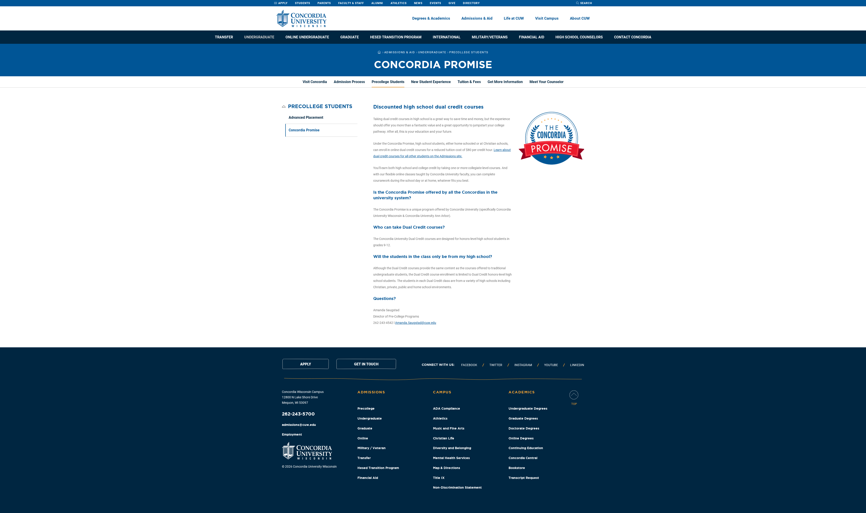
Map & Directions (446, 468)
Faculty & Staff (351, 3)
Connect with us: (438, 365)
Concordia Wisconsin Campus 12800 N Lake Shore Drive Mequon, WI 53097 (303, 397)
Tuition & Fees (469, 82)
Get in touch (366, 364)
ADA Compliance (446, 408)
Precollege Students (388, 82)
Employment (292, 434)
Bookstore (517, 468)
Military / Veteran (371, 448)
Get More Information (505, 82)
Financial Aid (531, 37)
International (447, 37)
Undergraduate (259, 37)
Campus (442, 392)
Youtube (551, 365)
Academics (522, 392)
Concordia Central (523, 458)
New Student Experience (431, 82)
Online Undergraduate (307, 37)
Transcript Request (524, 478)
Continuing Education (526, 448)
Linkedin (577, 365)
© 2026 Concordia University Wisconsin (309, 466)
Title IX (439, 478)
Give (452, 3)
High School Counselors (579, 37)
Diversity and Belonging (452, 448)
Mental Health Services (451, 458)
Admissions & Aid (477, 18)
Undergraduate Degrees (528, 408)
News (418, 3)
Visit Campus (547, 18)
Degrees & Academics (431, 18)
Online (362, 438)
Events (435, 3)
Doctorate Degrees (524, 428)
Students (302, 3)
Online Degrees (521, 438)
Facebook (469, 365)
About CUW (580, 18)
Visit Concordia (315, 82)
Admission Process (349, 82)
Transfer (224, 37)
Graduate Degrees (523, 418)
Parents (324, 3)
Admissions (371, 392)
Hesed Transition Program (395, 37)
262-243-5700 (298, 413)
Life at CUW (514, 18)
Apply (282, 3)
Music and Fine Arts (448, 428)
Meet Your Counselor (547, 82)
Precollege (366, 408)
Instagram (523, 365)
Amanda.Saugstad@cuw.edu (415, 323)
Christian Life (443, 438)
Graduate (349, 37)
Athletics (399, 3)
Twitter (495, 365)
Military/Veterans (490, 37)
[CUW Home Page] (301, 18)
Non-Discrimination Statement (457, 487)
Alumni (377, 3)
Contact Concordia (632, 37)
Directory (471, 3)
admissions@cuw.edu (299, 425)
